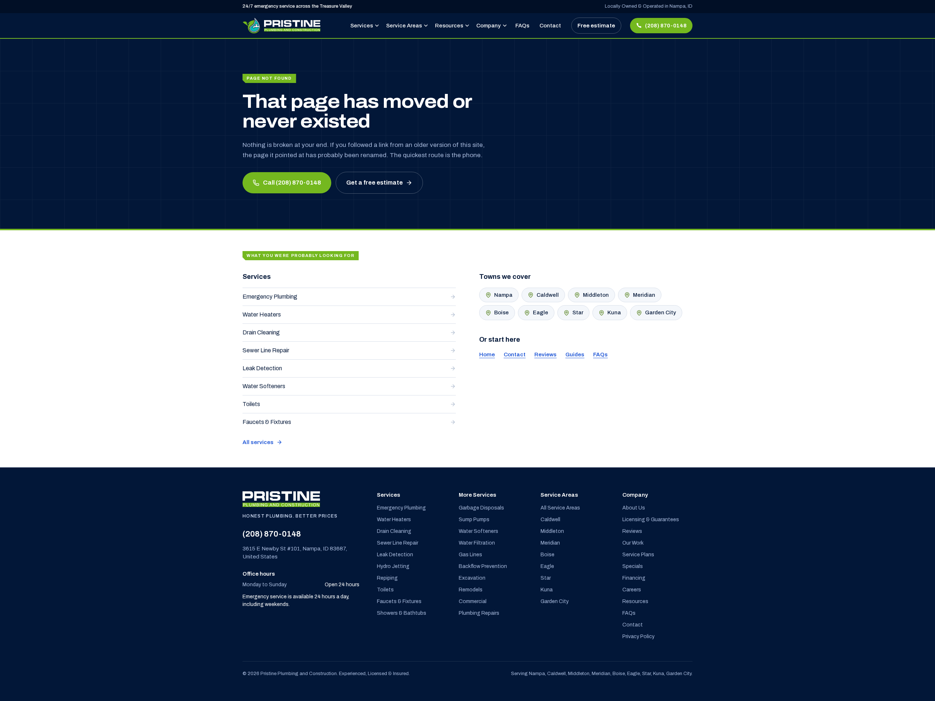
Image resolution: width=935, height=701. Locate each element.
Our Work (633, 543)
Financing (633, 578)
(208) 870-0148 (272, 534)
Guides (574, 354)
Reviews (545, 354)
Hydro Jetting (393, 566)
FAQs (522, 26)
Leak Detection (262, 368)
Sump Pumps (474, 519)
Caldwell (548, 295)
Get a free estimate (374, 182)
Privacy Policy (638, 636)
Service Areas (404, 26)
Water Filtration (477, 543)
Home (487, 354)
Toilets (251, 404)
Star (577, 312)
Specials (632, 566)
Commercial (472, 601)
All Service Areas (560, 508)
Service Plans (638, 554)
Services (361, 26)
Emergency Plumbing (270, 296)
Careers (631, 589)
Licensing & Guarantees (650, 519)
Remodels (470, 589)
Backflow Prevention (483, 566)
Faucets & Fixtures (267, 422)
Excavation (472, 578)
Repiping (387, 578)
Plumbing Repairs (479, 613)
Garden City (660, 312)
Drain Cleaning (261, 332)
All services (258, 442)
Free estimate (596, 26)
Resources (449, 26)
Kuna (614, 312)
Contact (550, 26)
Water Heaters (262, 314)
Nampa (503, 295)
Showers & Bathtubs (401, 613)
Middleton (596, 295)
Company (488, 26)
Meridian (644, 295)
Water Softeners (264, 386)
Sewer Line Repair (266, 350)
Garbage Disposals (481, 508)
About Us (633, 508)
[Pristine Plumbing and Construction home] (281, 26)
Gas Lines (470, 554)
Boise (501, 312)
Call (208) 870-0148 (292, 182)
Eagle (540, 312)
